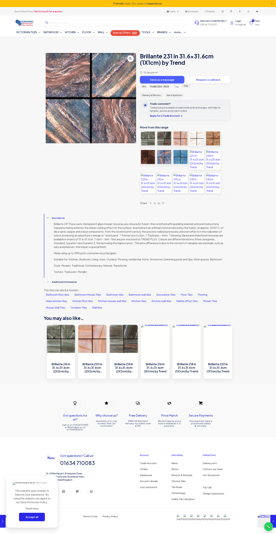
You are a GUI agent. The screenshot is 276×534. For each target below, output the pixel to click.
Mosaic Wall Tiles (55, 307)
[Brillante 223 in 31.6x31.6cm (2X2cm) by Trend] (148, 157)
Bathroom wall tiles (140, 294)
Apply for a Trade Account (166, 115)
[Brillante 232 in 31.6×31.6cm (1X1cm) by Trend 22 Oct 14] (267, 521)
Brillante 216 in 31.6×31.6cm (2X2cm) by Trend (61, 367)
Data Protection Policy (33, 502)
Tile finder (176, 487)
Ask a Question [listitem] (174, 95)
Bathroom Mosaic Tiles (87, 294)
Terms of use (90, 516)
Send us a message (162, 79)
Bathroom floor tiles (57, 294)
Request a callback (208, 79)
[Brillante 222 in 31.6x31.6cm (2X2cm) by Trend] (213, 138)
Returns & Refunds (181, 475)
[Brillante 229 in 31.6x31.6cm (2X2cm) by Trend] (148, 183)
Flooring (202, 294)
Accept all (32, 517)
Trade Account (148, 463)
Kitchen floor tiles (82, 301)
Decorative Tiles (166, 294)
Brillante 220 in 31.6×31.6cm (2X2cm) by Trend (92, 367)
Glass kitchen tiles (56, 301)
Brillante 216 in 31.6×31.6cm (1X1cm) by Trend (155, 367)
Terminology (178, 492)
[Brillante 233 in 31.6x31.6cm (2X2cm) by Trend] (197, 183)
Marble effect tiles (187, 301)
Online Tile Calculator (183, 498)
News (174, 463)
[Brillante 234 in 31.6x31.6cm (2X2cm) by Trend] (213, 183)
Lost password (148, 487)
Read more (32, 508)
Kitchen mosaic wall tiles (112, 301)
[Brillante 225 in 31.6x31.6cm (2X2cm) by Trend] (180, 157)
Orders (144, 469)
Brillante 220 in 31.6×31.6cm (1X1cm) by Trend (218, 367)
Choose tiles (178, 480)
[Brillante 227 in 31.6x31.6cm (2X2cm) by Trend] (197, 159)
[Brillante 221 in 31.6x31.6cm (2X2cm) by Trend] (197, 138)
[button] (130, 58)
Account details (149, 480)
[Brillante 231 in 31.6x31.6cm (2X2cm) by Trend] (164, 183)
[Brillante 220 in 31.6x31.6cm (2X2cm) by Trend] (180, 138)
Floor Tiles (187, 294)
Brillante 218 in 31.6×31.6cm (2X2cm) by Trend (123, 367)
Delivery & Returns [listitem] (151, 95)
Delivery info (210, 463)
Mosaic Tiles (210, 301)
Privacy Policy (110, 516)
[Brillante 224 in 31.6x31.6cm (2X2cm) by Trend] (164, 157)
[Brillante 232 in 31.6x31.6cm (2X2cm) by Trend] (180, 183)
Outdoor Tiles (79, 307)
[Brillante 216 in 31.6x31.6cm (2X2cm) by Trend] (148, 138)
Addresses (146, 475)
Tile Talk (207, 487)
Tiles (186, 86)
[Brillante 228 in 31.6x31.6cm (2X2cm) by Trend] (213, 159)
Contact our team (213, 469)
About (175, 469)
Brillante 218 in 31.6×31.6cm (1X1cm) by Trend (186, 367)
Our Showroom (211, 475)
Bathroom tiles (115, 294)
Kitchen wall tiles (161, 301)
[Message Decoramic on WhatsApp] (268, 526)
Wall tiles (97, 307)
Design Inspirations (213, 493)
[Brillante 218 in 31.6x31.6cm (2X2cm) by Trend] (164, 138)
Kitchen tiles (139, 301)
